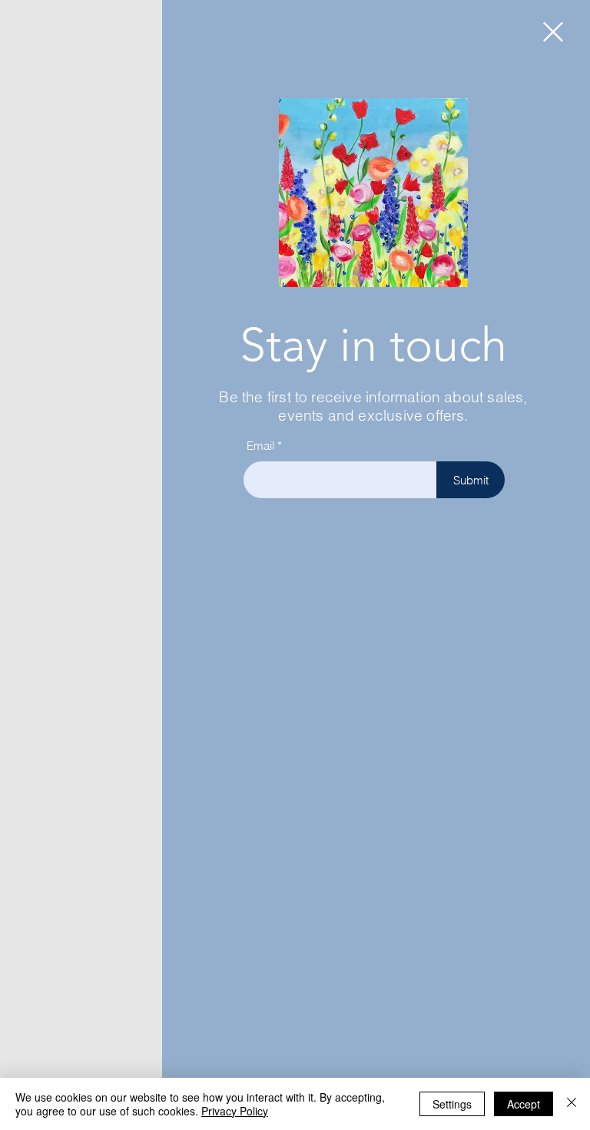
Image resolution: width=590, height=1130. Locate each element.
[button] (553, 32)
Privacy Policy (234, 1110)
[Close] (571, 1104)
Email (260, 445)
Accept (523, 1104)
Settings (452, 1104)
